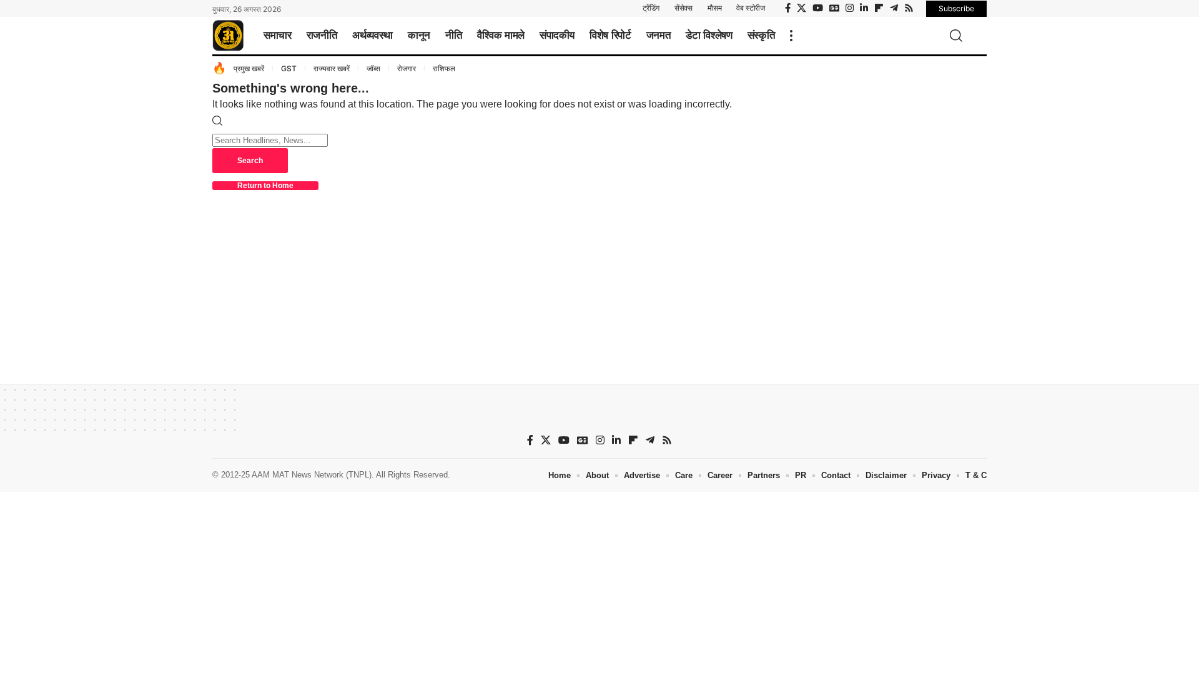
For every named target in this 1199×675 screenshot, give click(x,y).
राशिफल (444, 68)
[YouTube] (817, 8)
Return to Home (265, 185)
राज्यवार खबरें (331, 68)
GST (289, 68)
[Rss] (909, 8)
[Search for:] (270, 139)
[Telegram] (894, 8)
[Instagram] (849, 8)
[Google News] (834, 8)
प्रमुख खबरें (249, 68)
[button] (791, 36)
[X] (801, 8)
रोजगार (406, 68)
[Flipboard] (879, 8)
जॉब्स (373, 68)
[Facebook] (788, 8)
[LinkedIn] (864, 8)
